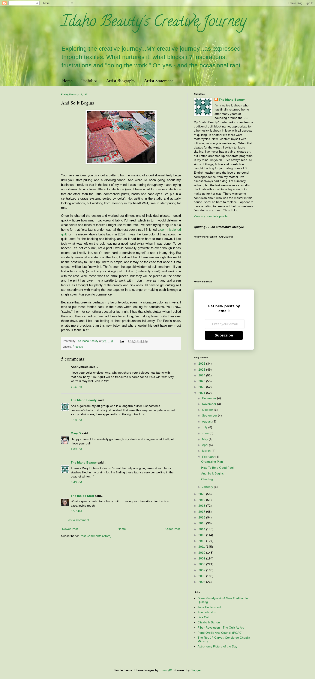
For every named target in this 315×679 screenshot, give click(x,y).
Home (67, 80)
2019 (202, 500)
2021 (202, 393)
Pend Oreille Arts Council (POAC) (220, 632)
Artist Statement (158, 80)
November (209, 404)
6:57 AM (76, 511)
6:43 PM (76, 482)
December (209, 398)
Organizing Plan (212, 461)
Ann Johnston (207, 612)
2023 (202, 381)
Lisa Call (203, 617)
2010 (202, 552)
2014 (202, 529)
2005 (202, 582)
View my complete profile (211, 216)
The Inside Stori (82, 495)
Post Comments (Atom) (95, 536)
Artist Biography (120, 80)
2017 (202, 511)
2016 (202, 517)
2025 (202, 369)
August (207, 421)
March (207, 450)
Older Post (172, 528)
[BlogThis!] (134, 341)
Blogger (195, 670)
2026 (202, 363)
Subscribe (224, 335)
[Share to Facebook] (142, 341)
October (208, 409)
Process (78, 346)
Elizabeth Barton (209, 622)
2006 (202, 576)
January (208, 486)
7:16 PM (76, 386)
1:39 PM (76, 449)
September (210, 415)
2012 (202, 541)
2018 (202, 505)
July (205, 427)
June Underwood (209, 607)
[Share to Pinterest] (146, 341)
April (205, 445)
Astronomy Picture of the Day (217, 646)
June (206, 433)
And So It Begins (212, 473)
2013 (202, 535)
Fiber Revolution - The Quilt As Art (221, 627)
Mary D (76, 433)
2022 (202, 387)
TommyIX (165, 670)
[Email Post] (122, 341)
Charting (207, 479)
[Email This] (130, 341)
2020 (202, 494)
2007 (202, 570)
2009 (202, 558)
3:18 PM (76, 420)
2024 (202, 375)
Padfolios (89, 80)
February (208, 456)
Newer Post (70, 528)
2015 (202, 523)
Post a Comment (77, 520)
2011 (202, 546)
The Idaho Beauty (84, 400)
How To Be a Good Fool (217, 467)
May (205, 439)
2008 (202, 564)
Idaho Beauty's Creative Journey (153, 22)
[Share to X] (138, 341)
